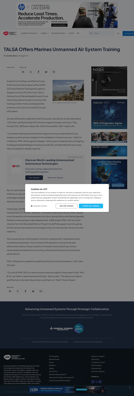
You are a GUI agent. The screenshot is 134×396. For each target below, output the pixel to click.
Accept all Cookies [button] (91, 206)
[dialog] (67, 198)
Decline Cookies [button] (66, 206)
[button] (39, 206)
